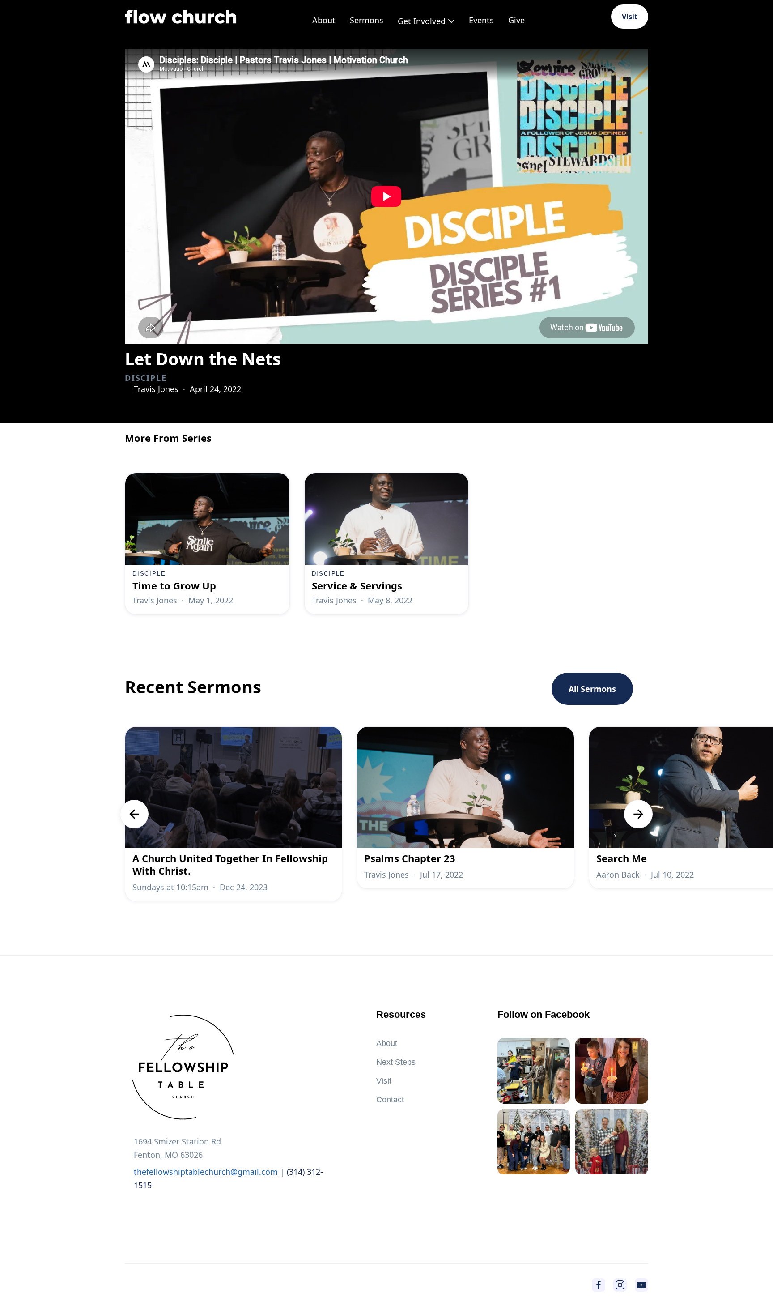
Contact (390, 1099)
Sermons (366, 20)
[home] (181, 16)
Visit (629, 16)
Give (516, 20)
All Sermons (592, 688)
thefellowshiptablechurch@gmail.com (206, 1171)
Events (481, 20)
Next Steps (396, 1062)
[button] (426, 21)
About (324, 20)
